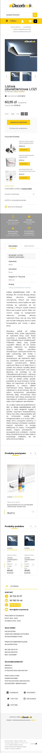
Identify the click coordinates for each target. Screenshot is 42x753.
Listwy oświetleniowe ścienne (20, 288)
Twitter (14, 699)
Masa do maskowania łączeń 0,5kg (26, 156)
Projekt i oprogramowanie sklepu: (21, 720)
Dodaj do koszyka (18, 122)
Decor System (19, 91)
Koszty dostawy (12, 194)
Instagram (31, 699)
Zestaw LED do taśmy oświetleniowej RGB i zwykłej (26, 142)
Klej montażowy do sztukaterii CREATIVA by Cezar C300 (27, 170)
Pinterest (31, 692)
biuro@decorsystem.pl (19, 610)
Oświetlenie (27, 27)
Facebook (13, 692)
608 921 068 (15, 605)
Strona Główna (16, 27)
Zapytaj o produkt (15, 207)
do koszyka (24, 149)
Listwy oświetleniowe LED (22, 29)
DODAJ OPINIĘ (27, 188)
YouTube (14, 705)
